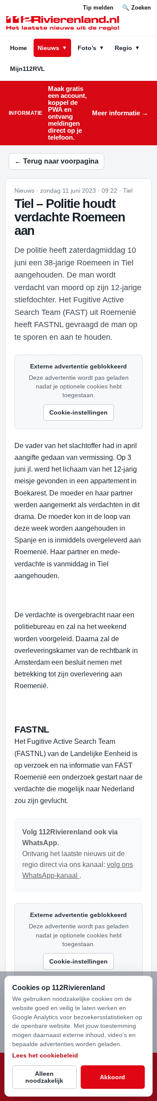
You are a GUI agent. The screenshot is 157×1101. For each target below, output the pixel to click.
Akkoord (112, 1077)
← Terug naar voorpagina (56, 161)
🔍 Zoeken (136, 7)
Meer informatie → (120, 113)
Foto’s (91, 47)
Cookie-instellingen (78, 412)
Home (18, 47)
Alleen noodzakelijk (44, 1077)
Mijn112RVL (27, 68)
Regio (127, 47)
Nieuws (52, 47)
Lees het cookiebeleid (45, 1055)
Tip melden (98, 7)
